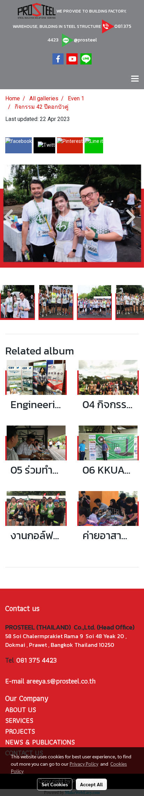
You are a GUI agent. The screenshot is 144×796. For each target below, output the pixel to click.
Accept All (91, 784)
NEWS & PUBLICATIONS (40, 742)
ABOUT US (20, 709)
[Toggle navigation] (135, 79)
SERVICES (19, 720)
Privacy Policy (84, 763)
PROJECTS (20, 731)
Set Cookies (55, 784)
